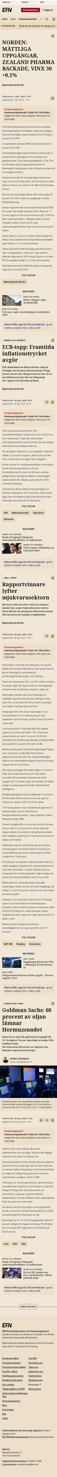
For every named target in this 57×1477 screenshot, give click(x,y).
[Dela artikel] (52, 98)
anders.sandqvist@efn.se (21, 1061)
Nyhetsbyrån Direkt (13, 84)
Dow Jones (35, 943)
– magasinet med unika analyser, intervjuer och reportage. (27, 114)
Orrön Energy (11, 1426)
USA (15, 1243)
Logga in (48, 9)
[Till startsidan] (7, 9)
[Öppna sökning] (46, 19)
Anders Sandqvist (19, 1058)
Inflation (9, 519)
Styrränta (38, 512)
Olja (23, 1243)
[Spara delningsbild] (41, 1120)
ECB (6, 512)
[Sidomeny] (53, 19)
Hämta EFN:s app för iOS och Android (24, 324)
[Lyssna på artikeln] (46, 402)
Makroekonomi (20, 512)
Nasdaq (21, 943)
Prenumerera (30, 9)
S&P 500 (8, 943)
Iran (6, 1243)
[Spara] (53, 36)
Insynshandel (29, 1426)
